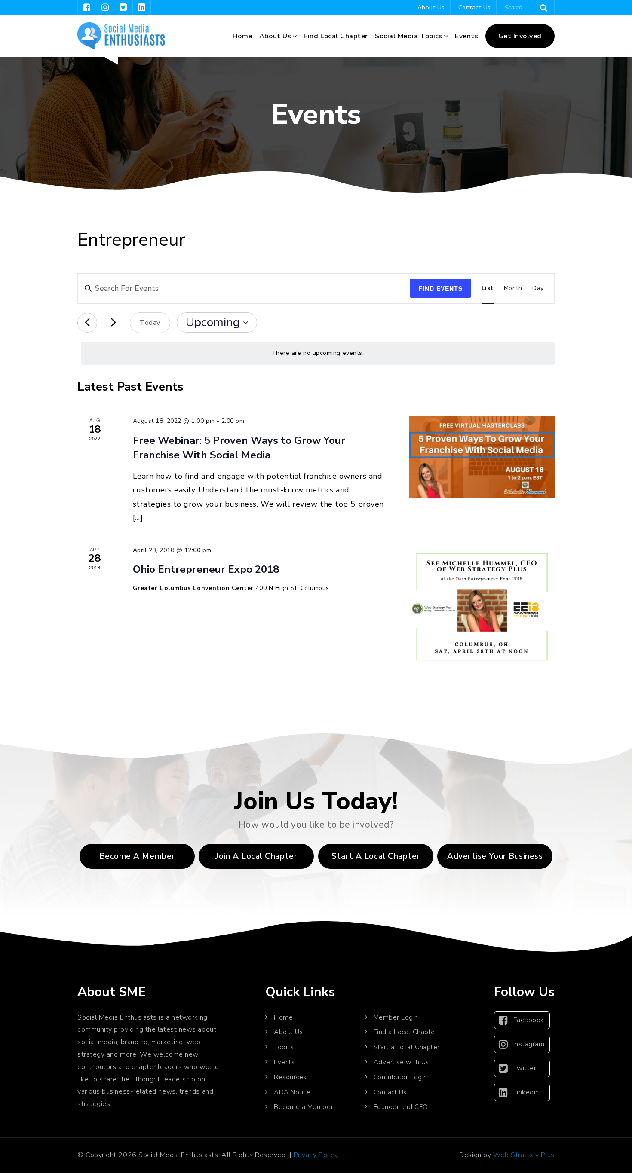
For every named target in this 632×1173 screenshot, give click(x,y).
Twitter (525, 1068)
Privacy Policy (316, 1155)
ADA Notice (292, 1092)
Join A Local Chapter (256, 856)
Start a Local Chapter (407, 1047)
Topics (284, 1047)
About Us (431, 7)
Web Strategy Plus (524, 1155)
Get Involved (520, 36)
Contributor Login (400, 1077)
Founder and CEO (401, 1107)
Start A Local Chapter (375, 856)
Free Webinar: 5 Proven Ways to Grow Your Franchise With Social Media (239, 448)
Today (150, 322)
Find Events (440, 288)
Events (466, 36)
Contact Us (474, 7)
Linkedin (526, 1092)
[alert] (318, 353)
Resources (290, 1077)
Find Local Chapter (336, 36)
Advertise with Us (401, 1062)
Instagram (529, 1044)
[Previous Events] (87, 323)
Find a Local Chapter (406, 1032)
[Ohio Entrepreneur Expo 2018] (482, 606)
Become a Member (137, 856)
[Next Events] (113, 323)
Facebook (528, 1020)
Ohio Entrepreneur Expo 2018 (206, 569)
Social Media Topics (408, 36)
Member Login (396, 1017)
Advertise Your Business (495, 856)
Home (242, 36)
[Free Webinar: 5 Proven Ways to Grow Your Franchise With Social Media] (482, 457)
